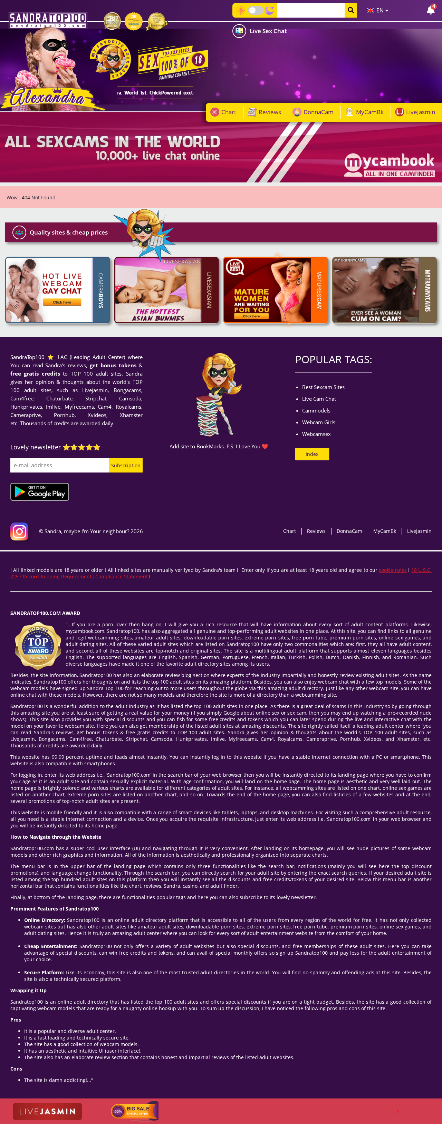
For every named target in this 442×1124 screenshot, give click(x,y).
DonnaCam (319, 112)
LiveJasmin (420, 112)
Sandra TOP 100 (48, 20)
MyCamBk (370, 112)
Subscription (126, 465)
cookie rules (392, 570)
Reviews (270, 112)
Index (312, 454)
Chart (228, 112)
